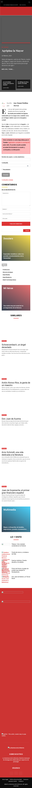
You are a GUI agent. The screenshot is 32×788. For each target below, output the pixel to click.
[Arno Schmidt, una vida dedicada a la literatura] (16, 439)
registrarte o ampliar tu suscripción (19, 142)
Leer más (6, 87)
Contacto (25, 779)
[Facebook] (16, 96)
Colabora (21, 781)
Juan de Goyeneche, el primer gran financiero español (16, 491)
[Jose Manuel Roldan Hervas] (4, 104)
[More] (28, 96)
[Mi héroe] (16, 298)
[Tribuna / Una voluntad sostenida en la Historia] (6, 546)
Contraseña (5, 162)
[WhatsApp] (24, 96)
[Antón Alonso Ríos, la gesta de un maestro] (16, 370)
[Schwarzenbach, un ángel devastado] (16, 332)
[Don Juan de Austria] (16, 406)
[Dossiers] (16, 248)
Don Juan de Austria (11, 419)
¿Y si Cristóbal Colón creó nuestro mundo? (8, 83)
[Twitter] (20, 96)
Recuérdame (6, 169)
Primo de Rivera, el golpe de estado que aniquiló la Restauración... (20, 570)
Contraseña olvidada (7, 180)
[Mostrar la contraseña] (27, 166)
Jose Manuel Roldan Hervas (21, 104)
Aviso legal (5, 779)
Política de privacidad (16, 779)
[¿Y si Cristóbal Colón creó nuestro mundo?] (9, 76)
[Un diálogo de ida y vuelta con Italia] (23, 76)
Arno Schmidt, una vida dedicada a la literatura (12, 453)
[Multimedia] (16, 519)
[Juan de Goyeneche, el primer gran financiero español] (16, 477)
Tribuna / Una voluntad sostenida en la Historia (19, 545)
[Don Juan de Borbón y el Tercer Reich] (6, 579)
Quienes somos (13, 781)
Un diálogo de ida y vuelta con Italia (23, 82)
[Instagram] (16, 773)
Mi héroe (5, 47)
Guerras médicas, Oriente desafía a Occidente (19, 561)
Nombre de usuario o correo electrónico (13, 157)
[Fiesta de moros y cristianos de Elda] (6, 559)
